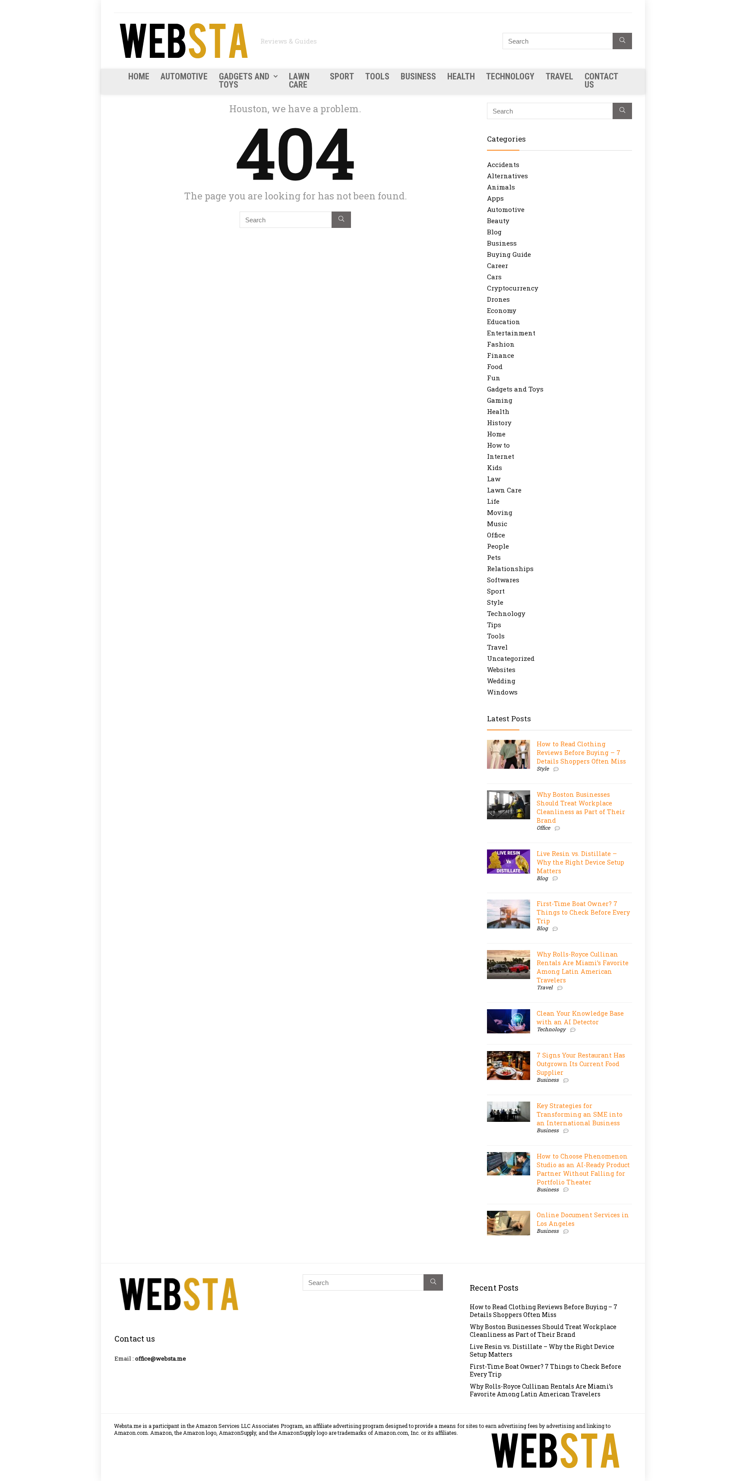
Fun (493, 377)
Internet (500, 456)
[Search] (622, 41)
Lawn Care (299, 80)
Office (496, 535)
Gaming (499, 400)
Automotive (184, 76)
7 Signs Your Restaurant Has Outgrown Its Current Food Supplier (581, 1064)
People (498, 546)
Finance (500, 355)
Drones (498, 299)
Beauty (498, 220)
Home (138, 76)
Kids (494, 467)
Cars (494, 276)
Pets (494, 557)
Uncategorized (510, 658)
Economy (501, 310)
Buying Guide (509, 254)
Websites (501, 669)
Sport (342, 76)
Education (503, 321)
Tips (494, 624)
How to (498, 445)
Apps (495, 198)
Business (418, 76)
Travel (559, 76)
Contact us (601, 80)
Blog (494, 231)
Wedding (501, 680)
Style (495, 602)
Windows (502, 692)
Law (493, 478)
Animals (501, 187)
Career (497, 265)
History (499, 422)
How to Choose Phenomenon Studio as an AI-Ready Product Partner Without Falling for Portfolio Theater (583, 1169)
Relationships (510, 568)
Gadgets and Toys (244, 80)
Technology (510, 76)
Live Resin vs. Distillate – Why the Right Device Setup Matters (580, 862)
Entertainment (511, 332)
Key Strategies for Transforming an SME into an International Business (580, 1114)
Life (493, 501)
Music (497, 523)
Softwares (503, 579)
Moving (499, 512)
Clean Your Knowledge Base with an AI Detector (580, 1017)
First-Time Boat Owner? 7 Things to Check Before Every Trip (583, 912)
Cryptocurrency (512, 288)
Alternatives (507, 175)
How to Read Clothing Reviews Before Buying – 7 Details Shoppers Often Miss (581, 752)
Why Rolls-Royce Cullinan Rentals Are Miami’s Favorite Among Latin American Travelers (583, 967)
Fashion (501, 344)
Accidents (503, 164)
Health (461, 76)
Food (495, 366)
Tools (377, 76)
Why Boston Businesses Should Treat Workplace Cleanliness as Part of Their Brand (581, 807)
